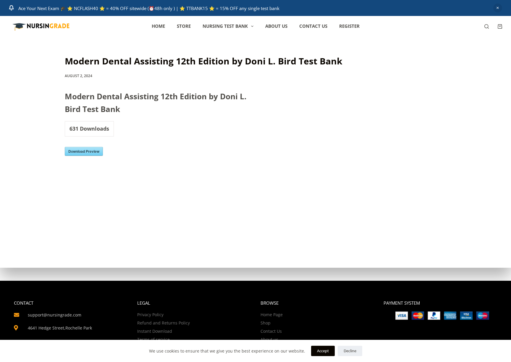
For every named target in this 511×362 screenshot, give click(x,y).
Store (184, 26)
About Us (276, 26)
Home (158, 26)
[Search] (486, 26)
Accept (323, 350)
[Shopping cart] (500, 26)
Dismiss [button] (497, 8)
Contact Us (313, 26)
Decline (350, 350)
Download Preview (83, 151)
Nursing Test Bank (225, 26)
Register (349, 26)
